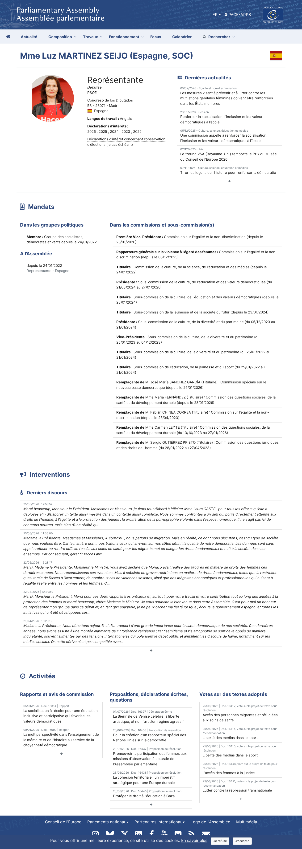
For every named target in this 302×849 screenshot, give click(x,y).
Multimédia (246, 822)
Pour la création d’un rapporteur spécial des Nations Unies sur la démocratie (149, 735)
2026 (91, 131)
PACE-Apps (239, 14)
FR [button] (215, 14)
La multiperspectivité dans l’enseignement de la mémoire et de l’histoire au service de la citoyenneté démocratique (61, 737)
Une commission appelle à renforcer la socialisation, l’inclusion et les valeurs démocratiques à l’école (223, 136)
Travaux (90, 36)
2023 (126, 131)
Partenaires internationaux (159, 822)
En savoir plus (194, 840)
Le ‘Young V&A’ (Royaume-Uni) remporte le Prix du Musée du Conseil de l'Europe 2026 (228, 154)
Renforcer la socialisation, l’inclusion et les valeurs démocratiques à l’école (222, 117)
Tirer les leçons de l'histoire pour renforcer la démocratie (228, 170)
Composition (60, 36)
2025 (103, 131)
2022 (137, 131)
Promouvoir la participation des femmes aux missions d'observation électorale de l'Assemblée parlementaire (150, 756)
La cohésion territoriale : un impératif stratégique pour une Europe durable (147, 778)
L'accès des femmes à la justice (240, 768)
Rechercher (219, 36)
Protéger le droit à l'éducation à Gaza (147, 793)
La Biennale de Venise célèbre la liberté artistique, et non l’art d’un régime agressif (148, 717)
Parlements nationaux (108, 822)
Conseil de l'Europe (63, 822)
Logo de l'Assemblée (210, 822)
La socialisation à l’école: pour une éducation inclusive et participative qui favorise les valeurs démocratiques (60, 713)
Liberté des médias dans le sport (240, 733)
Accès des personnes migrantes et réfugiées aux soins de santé (240, 713)
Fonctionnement (124, 36)
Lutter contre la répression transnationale (240, 786)
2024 (114, 131)
